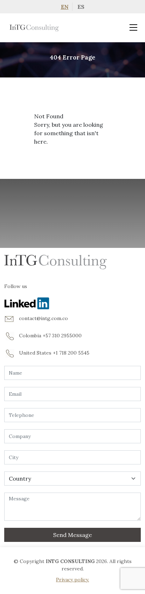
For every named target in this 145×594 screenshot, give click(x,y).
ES (80, 6)
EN (65, 6)
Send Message (72, 534)
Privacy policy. (72, 579)
